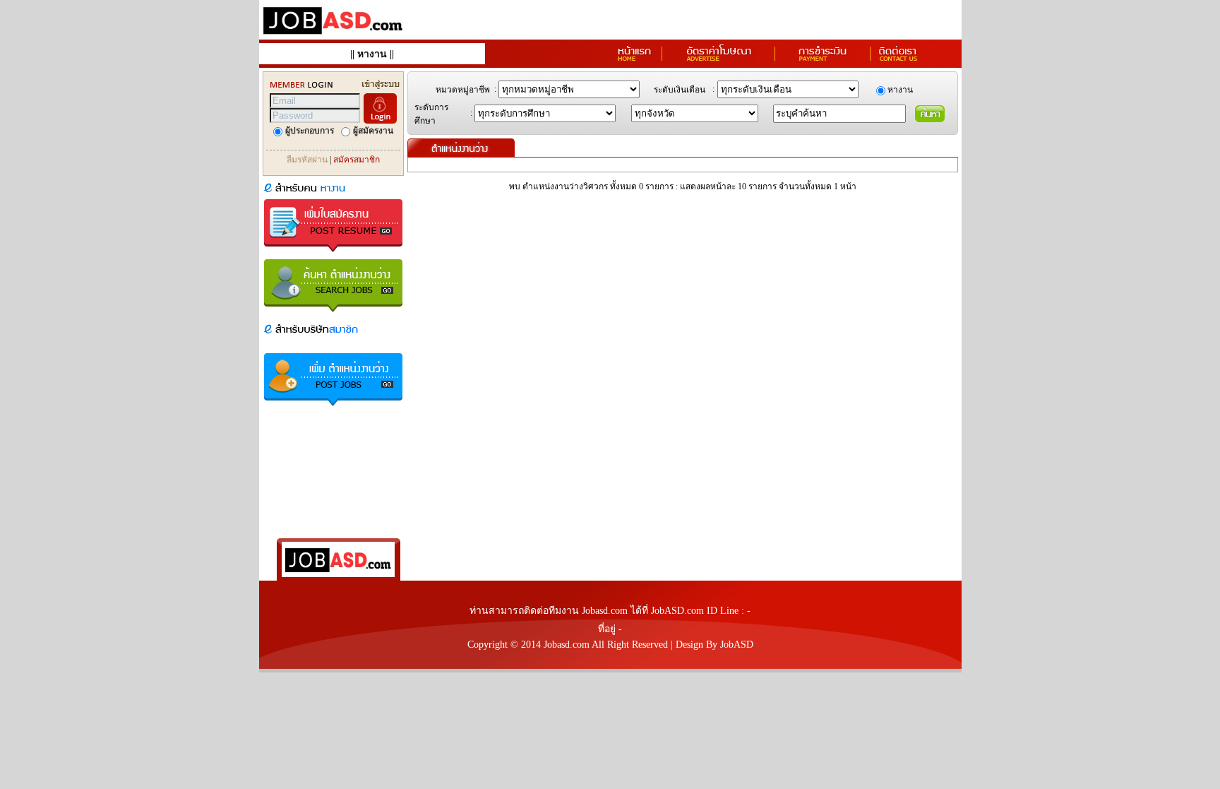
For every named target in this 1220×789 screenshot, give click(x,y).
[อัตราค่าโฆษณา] (719, 60)
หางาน (372, 54)
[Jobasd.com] (333, 36)
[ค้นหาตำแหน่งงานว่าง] (333, 313)
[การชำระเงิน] (823, 60)
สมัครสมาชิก (356, 160)
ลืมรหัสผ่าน (307, 160)
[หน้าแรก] (634, 60)
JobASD (736, 644)
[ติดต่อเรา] (898, 60)
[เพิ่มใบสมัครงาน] (333, 253)
